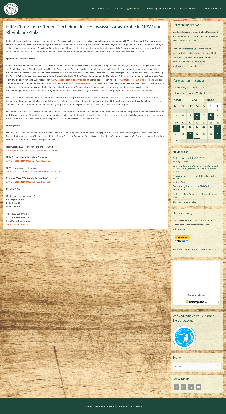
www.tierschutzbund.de (17, 224)
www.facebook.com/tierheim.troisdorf (69, 79)
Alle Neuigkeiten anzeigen (185, 202)
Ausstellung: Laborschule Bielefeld (191, 186)
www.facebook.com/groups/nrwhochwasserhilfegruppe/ (33, 171)
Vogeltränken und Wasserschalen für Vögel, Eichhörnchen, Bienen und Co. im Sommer (195, 167)
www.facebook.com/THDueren (88, 83)
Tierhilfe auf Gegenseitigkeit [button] (126, 8)
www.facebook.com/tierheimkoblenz (136, 79)
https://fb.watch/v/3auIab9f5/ (138, 90)
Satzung (88, 406)
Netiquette (99, 406)
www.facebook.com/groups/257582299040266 (29, 181)
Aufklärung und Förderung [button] (159, 8)
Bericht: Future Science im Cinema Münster (195, 194)
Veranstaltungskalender (188, 80)
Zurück (180, 92)
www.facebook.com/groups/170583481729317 (29, 160)
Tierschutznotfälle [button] (187, 8)
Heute (190, 92)
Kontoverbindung (193, 220)
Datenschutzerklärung (118, 406)
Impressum (136, 406)
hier (214, 249)
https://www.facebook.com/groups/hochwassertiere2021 (33, 150)
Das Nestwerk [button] (99, 8)
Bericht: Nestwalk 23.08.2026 (188, 158)
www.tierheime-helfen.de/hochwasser (105, 115)
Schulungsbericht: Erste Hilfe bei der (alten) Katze (195, 177)
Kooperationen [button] (211, 8)
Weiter (199, 92)
